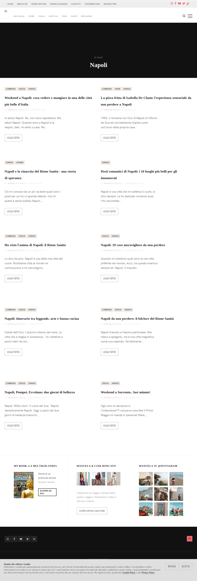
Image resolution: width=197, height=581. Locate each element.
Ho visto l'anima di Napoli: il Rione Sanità (35, 245)
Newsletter (110, 4)
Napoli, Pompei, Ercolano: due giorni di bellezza (40, 392)
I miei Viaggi (18, 16)
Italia (22, 89)
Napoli (32, 89)
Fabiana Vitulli (112, 110)
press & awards (58, 4)
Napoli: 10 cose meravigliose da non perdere (133, 245)
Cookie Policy (128, 572)
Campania (11, 89)
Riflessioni (86, 16)
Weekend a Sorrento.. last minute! (125, 392)
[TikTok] (188, 3)
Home (10, 4)
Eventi (74, 16)
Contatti (76, 4)
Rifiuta (172, 566)
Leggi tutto (13, 138)
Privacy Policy (147, 572)
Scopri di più (46, 492)
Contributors (92, 4)
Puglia (41, 16)
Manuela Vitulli (17, 110)
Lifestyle (53, 16)
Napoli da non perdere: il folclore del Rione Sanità (137, 318)
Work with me (38, 4)
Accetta (186, 566)
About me (22, 4)
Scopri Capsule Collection (92, 511)
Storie (31, 16)
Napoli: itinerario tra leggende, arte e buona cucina (42, 318)
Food (64, 16)
